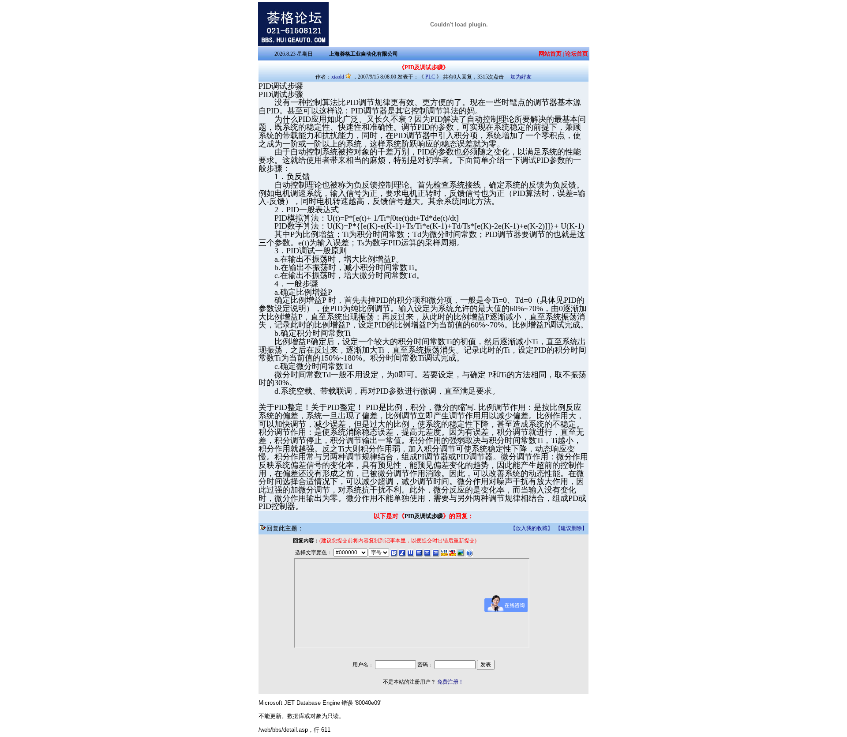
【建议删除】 (571, 528)
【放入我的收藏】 (531, 528)
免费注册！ (450, 682)
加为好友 (521, 77)
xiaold (337, 77)
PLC (430, 77)
